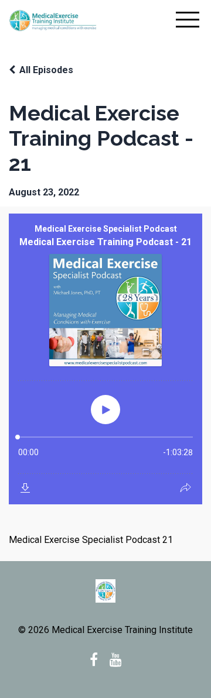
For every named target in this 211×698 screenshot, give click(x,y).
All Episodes (46, 69)
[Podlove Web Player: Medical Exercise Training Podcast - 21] (105, 359)
